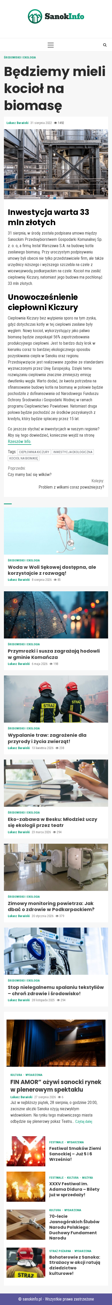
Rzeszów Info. (19, 441)
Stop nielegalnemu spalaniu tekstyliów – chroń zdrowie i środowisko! (56, 951)
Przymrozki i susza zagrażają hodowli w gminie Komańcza (56, 614)
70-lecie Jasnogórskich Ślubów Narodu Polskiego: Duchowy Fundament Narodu (26, 1225)
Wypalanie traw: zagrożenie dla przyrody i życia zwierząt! (56, 699)
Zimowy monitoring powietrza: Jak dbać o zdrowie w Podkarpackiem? (56, 867)
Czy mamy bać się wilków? (30, 471)
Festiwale (56, 1142)
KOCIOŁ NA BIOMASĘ (23, 458)
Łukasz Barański (18, 123)
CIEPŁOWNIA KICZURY (34, 452)
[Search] (105, 45)
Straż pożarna (60, 1251)
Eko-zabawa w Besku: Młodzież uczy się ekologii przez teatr (56, 783)
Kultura (16, 1075)
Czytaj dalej (83, 1121)
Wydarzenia (34, 1075)
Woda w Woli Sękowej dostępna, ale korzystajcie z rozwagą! (56, 531)
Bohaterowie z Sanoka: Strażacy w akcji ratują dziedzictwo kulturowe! (26, 1263)
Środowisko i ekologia (20, 57)
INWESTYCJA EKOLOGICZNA (72, 452)
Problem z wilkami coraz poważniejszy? (71, 484)
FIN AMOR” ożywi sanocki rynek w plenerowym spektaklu (56, 1043)
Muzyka (87, 1177)
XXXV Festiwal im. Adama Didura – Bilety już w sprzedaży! (26, 1187)
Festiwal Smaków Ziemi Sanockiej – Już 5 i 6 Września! (26, 1151)
